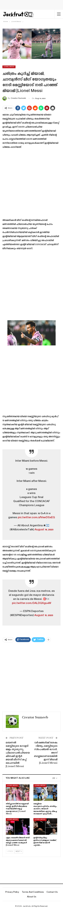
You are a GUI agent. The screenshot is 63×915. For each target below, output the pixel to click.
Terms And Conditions (33, 892)
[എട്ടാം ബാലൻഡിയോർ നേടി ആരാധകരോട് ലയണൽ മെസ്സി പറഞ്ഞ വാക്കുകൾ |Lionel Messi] (18, 826)
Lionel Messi (9, 67)
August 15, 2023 (43, 615)
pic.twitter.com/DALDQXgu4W (31, 603)
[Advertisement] (31, 184)
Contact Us (52, 892)
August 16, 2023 (44, 529)
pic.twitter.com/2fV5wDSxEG (36, 517)
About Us (31, 896)
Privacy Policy (12, 892)
